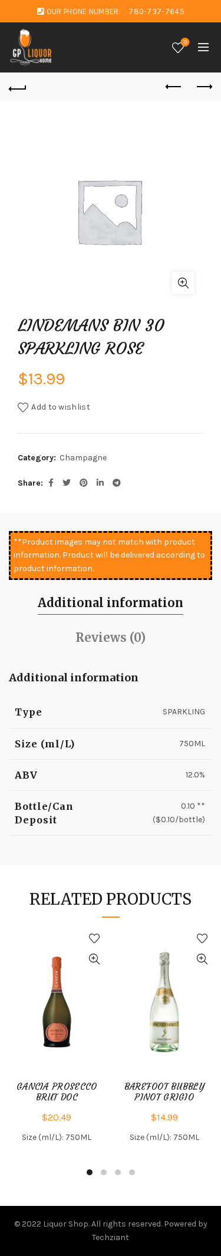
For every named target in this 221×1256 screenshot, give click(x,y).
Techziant (110, 1237)
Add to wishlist (60, 407)
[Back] (17, 87)
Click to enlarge (183, 283)
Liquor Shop (65, 1224)
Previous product (174, 87)
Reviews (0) (110, 637)
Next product (203, 87)
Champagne (83, 458)
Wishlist (185, 42)
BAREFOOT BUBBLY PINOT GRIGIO (164, 1092)
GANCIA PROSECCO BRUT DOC (57, 1092)
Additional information (110, 602)
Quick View (94, 959)
